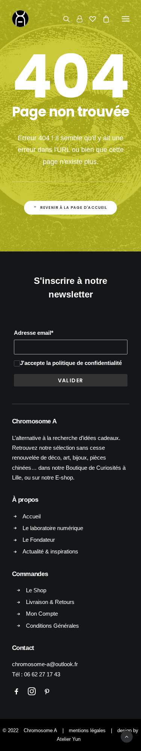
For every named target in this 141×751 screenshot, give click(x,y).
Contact (23, 647)
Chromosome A (40, 730)
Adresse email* (33, 333)
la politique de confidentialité (84, 363)
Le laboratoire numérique (53, 528)
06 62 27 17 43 (42, 674)
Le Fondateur (39, 539)
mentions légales (87, 730)
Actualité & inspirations (50, 551)
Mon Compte (42, 613)
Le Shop (36, 590)
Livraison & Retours (50, 602)
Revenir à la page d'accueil (73, 207)
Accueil (32, 516)
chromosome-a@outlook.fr (45, 664)
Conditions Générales (52, 625)
